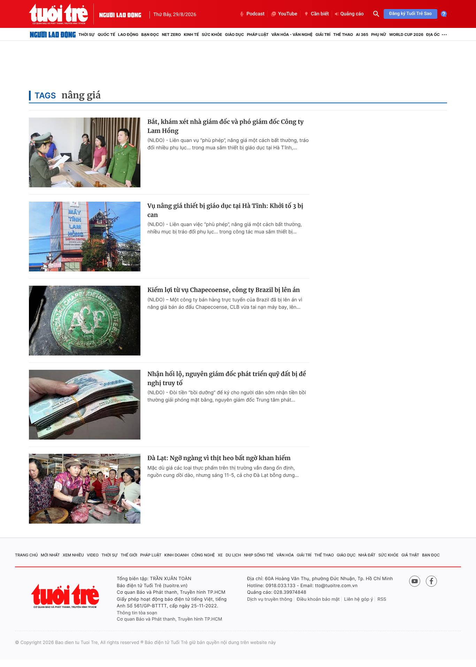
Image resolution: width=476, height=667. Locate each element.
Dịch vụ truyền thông (269, 599)
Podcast (255, 14)
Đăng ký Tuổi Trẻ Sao (410, 13)
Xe (220, 555)
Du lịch (233, 555)
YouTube (287, 14)
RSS (381, 599)
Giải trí (322, 34)
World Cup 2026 (406, 34)
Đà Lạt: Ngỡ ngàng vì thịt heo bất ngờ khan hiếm (219, 458)
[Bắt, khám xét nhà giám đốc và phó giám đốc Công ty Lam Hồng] (84, 152)
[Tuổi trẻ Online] (66, 596)
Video (93, 555)
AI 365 (362, 34)
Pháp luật (257, 34)
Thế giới (129, 555)
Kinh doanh (176, 555)
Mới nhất (50, 555)
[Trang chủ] (53, 34)
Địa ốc (433, 34)
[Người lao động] (120, 14)
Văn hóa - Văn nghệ (292, 34)
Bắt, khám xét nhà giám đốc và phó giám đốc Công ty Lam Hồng (225, 126)
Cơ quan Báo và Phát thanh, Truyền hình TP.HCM (169, 619)
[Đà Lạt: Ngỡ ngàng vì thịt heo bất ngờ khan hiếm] (84, 489)
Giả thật (410, 555)
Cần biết (320, 14)
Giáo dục (234, 34)
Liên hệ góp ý (358, 599)
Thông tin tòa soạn (137, 613)
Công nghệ (203, 555)
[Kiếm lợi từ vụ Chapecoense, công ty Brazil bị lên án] (84, 320)
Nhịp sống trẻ (259, 555)
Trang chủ (26, 555)
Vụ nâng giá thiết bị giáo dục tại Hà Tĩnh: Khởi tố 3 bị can (225, 210)
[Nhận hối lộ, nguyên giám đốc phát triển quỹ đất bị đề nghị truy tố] (84, 405)
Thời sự (86, 34)
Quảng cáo (352, 14)
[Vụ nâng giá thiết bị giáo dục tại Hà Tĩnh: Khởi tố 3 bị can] (84, 236)
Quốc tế (106, 34)
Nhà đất (367, 555)
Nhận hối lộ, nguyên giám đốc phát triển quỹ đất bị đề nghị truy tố (226, 378)
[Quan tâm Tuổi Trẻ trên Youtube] (414, 581)
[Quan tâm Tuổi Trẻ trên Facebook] (431, 581)
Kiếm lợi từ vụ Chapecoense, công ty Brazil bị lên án (223, 290)
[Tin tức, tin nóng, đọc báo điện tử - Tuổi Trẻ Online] (64, 13)
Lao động (128, 34)
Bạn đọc (150, 34)
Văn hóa (285, 555)
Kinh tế (191, 34)
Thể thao (343, 34)
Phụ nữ (378, 34)
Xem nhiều (73, 555)
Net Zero (171, 34)
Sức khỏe (212, 34)
